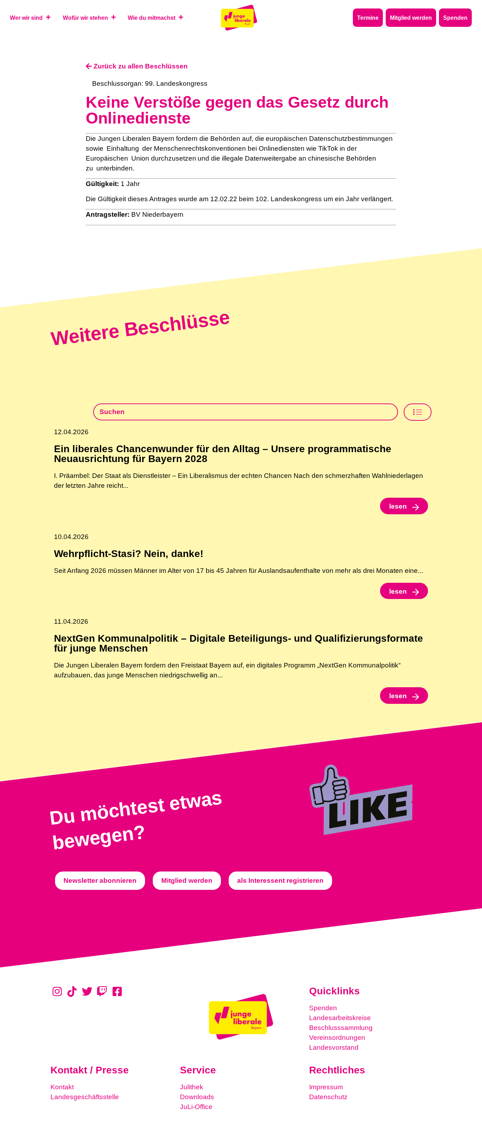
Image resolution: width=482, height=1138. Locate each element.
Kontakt (62, 1087)
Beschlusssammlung (341, 1027)
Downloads (197, 1097)
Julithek (191, 1087)
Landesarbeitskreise (340, 1018)
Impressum (326, 1087)
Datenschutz (328, 1097)
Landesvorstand (334, 1047)
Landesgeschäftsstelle (84, 1097)
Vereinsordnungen (337, 1037)
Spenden (323, 1008)
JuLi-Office (196, 1106)
